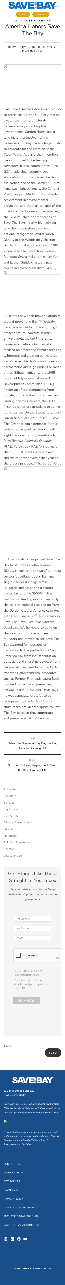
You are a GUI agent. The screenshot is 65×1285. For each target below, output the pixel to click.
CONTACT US (12, 1164)
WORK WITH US (13, 1172)
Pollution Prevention (17, 842)
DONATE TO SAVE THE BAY (20, 1207)
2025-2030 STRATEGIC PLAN (21, 1216)
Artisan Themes (42, 1268)
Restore (9, 849)
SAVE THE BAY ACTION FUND (21, 1225)
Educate (9, 829)
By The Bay (11, 816)
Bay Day (9, 802)
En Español (10, 836)
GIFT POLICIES (12, 1181)
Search (8, 1045)
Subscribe (41, 14)
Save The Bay (19, 47)
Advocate (10, 789)
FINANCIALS (11, 1190)
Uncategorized (13, 855)
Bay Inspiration (34, 50)
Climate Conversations (18, 822)
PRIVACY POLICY (13, 1199)
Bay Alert (10, 796)
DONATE (23, 14)
